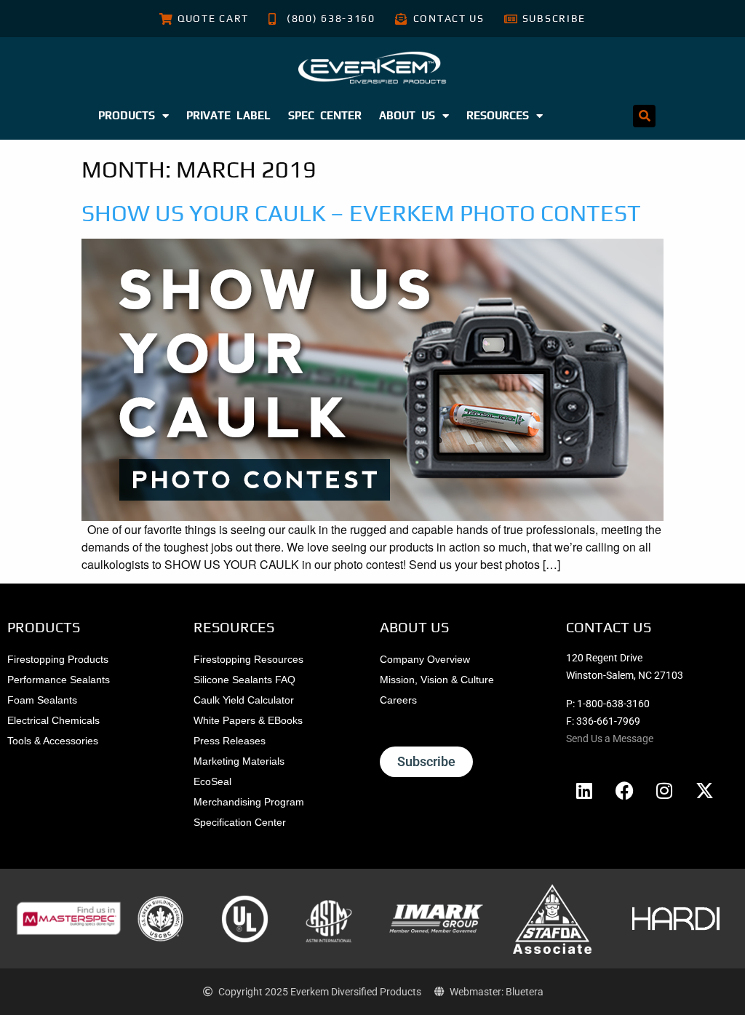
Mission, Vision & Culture (437, 679)
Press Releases (230, 741)
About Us (407, 115)
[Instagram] (664, 790)
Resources (497, 115)
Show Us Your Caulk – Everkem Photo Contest (361, 212)
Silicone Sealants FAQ (244, 679)
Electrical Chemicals (53, 720)
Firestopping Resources (248, 659)
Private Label (228, 115)
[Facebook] (624, 790)
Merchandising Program (249, 802)
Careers (398, 700)
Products (126, 115)
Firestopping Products (57, 659)
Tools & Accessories (52, 741)
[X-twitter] (704, 790)
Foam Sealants (42, 700)
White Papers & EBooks (248, 720)
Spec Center (325, 115)
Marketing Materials (239, 761)
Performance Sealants (58, 679)
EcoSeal (212, 781)
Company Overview (425, 659)
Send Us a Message (609, 738)
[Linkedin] (584, 790)
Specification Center (240, 822)
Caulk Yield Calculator (244, 700)
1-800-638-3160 (613, 703)
